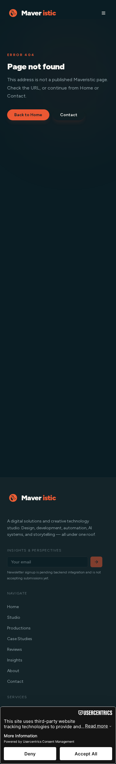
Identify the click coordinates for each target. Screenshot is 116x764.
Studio (13, 617)
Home (13, 606)
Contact (68, 114)
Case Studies (19, 638)
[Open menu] (103, 13)
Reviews (14, 649)
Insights (14, 660)
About (13, 670)
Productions (19, 628)
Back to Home (28, 114)
